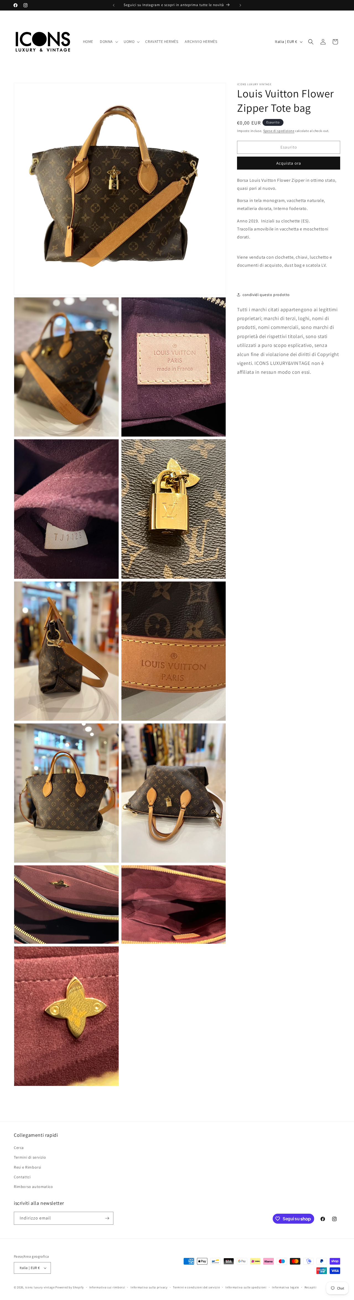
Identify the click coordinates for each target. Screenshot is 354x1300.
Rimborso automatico (33, 1186)
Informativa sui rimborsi (107, 1287)
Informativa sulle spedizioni (246, 1287)
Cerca (19, 1147)
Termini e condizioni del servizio (196, 1287)
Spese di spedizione (278, 131)
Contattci (22, 1176)
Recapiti (310, 1287)
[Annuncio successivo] (240, 5)
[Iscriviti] (107, 1218)
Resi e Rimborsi (27, 1167)
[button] (108, 41)
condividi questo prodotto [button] (266, 294)
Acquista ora (288, 162)
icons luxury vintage (40, 1287)
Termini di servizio (30, 1157)
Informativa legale (285, 1287)
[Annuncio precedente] (114, 5)
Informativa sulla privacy (149, 1287)
